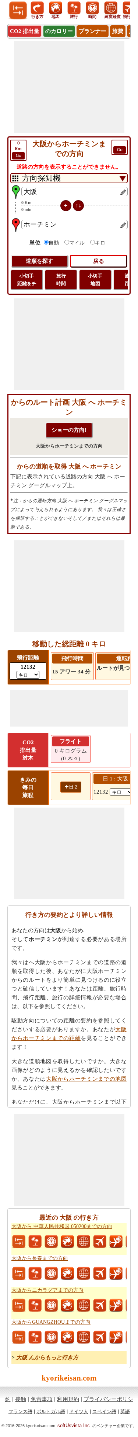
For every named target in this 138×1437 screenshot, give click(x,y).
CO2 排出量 (24, 31)
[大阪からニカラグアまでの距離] (18, 1305)
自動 (54, 243)
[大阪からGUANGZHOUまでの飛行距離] (99, 1337)
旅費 (117, 31)
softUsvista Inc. (74, 1425)
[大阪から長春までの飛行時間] (116, 1273)
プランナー (92, 31)
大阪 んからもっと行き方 (46, 1357)
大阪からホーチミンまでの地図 (86, 1079)
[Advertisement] (69, 87)
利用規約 (68, 1399)
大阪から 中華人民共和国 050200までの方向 (61, 1226)
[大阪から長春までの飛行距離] (99, 1273)
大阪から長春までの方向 (39, 1258)
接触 (20, 1399)
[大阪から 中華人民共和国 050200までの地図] (67, 1241)
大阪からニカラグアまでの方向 (47, 1290)
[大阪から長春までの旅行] (35, 1273)
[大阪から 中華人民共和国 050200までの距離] (18, 1241)
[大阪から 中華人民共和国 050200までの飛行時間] (116, 1241)
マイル (77, 243)
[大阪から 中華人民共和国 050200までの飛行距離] (99, 1241)
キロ (100, 243)
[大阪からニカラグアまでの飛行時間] (116, 1305)
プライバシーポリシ (108, 1399)
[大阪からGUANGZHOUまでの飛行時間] (116, 1337)
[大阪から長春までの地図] (67, 1273)
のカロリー (59, 31)
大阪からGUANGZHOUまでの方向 (51, 1322)
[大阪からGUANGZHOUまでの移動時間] (51, 1337)
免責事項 (42, 1399)
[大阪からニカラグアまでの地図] (67, 1305)
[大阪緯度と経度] (83, 1241)
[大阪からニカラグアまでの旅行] (35, 1305)
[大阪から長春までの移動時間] (51, 1273)
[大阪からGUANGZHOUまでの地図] (67, 1337)
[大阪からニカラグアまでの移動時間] (51, 1305)
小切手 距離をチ (26, 279)
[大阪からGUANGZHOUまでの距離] (18, 1337)
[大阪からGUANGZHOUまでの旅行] (35, 1337)
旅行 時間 (61, 279)
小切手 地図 (95, 279)
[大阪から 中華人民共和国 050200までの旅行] (35, 1241)
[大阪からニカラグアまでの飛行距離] (99, 1305)
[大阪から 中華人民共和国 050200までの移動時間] (51, 1241)
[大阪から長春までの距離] (18, 1273)
